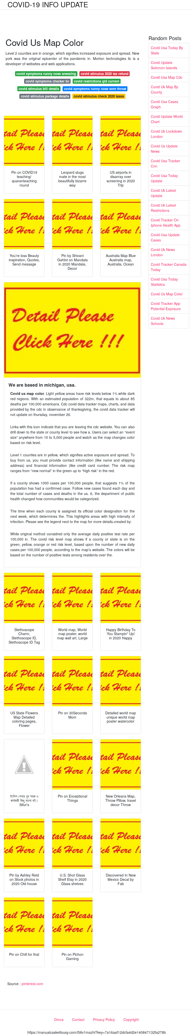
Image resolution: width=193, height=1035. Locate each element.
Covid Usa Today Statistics (164, 282)
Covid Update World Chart (167, 119)
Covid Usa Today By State (167, 50)
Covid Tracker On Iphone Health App (165, 222)
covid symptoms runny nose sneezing (46, 73)
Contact (78, 1019)
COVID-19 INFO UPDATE (48, 4)
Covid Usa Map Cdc (166, 77)
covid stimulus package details (45, 96)
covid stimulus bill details (39, 88)
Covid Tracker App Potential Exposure (166, 306)
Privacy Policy (104, 1019)
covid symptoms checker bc (47, 81)
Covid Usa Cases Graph (164, 104)
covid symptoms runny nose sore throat (95, 88)
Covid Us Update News (164, 148)
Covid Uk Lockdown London (166, 134)
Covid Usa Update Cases (165, 237)
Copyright (131, 1019)
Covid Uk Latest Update (163, 193)
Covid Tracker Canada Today (168, 267)
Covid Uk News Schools (163, 321)
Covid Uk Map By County (164, 89)
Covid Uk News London (163, 252)
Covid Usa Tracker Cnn (165, 163)
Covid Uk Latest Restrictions (163, 208)
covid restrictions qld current (96, 81)
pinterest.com (32, 983)
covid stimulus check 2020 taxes (99, 96)
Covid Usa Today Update (164, 178)
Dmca (59, 1019)
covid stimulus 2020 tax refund (104, 73)
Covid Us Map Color (167, 293)
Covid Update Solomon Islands (164, 65)
